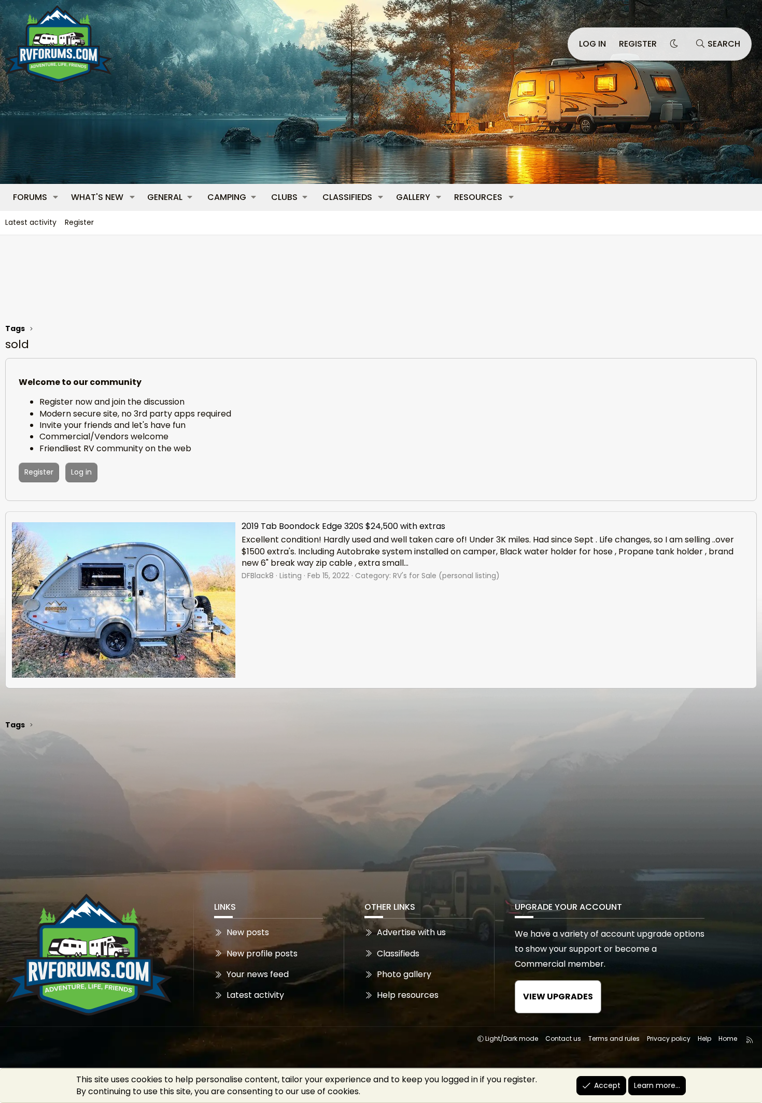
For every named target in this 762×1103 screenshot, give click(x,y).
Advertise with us (411, 932)
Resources (478, 197)
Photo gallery (404, 974)
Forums (30, 197)
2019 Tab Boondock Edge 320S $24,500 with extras (343, 526)
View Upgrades (558, 996)
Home (727, 1038)
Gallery (413, 197)
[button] (55, 197)
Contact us (563, 1038)
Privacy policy (668, 1038)
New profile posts (262, 953)
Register (79, 222)
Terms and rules (614, 1038)
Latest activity (31, 222)
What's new (97, 197)
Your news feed (258, 974)
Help (704, 1038)
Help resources (408, 995)
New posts (248, 932)
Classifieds (347, 197)
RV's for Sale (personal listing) (446, 575)
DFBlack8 (258, 575)
